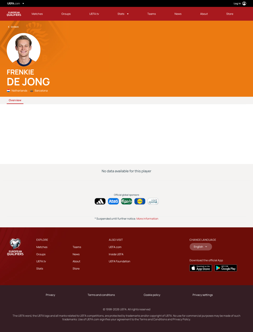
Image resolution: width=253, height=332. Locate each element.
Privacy (50, 295)
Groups (40, 254)
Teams (77, 247)
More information (147, 218)
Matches (41, 247)
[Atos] (113, 201)
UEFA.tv (41, 261)
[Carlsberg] (126, 201)
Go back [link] (15, 26)
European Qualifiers (14, 13)
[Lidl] (139, 201)
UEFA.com (115, 247)
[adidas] (100, 201)
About (76, 261)
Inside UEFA (116, 254)
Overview (15, 100)
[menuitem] (42, 13)
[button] (123, 13)
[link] (37, 13)
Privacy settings (203, 295)
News (76, 254)
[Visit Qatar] (153, 201)
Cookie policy (152, 295)
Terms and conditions (101, 295)
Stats (39, 268)
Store (76, 268)
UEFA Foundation (119, 261)
